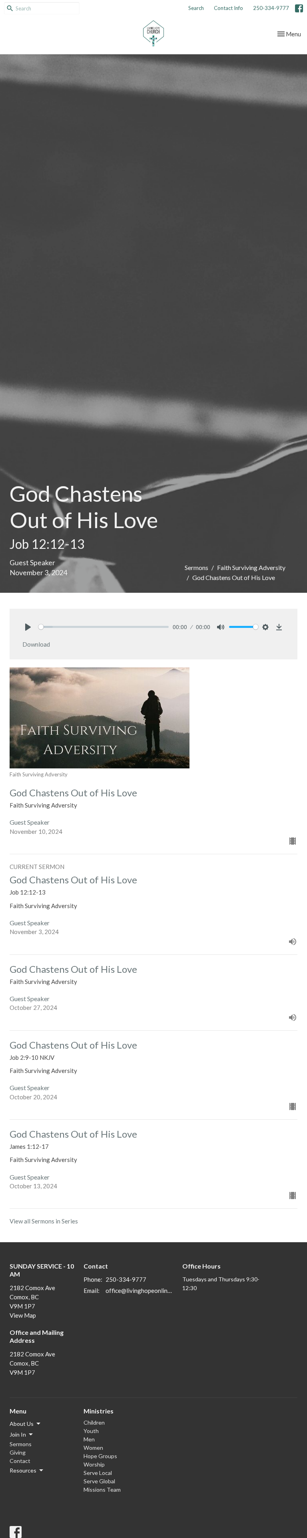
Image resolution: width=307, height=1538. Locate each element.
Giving (18, 1452)
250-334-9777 (271, 8)
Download (36, 644)
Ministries (99, 1411)
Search (196, 8)
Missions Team (102, 1489)
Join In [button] (18, 1434)
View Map (23, 1315)
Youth (91, 1430)
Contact (20, 1460)
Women (93, 1447)
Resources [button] (23, 1470)
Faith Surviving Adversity (251, 567)
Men (89, 1439)
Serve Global (99, 1481)
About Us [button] (22, 1423)
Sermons (196, 567)
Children (94, 1422)
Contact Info (228, 8)
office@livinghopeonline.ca (140, 1290)
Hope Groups (100, 1456)
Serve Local (98, 1472)
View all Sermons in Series (44, 1221)
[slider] (103, 627)
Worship (94, 1464)
